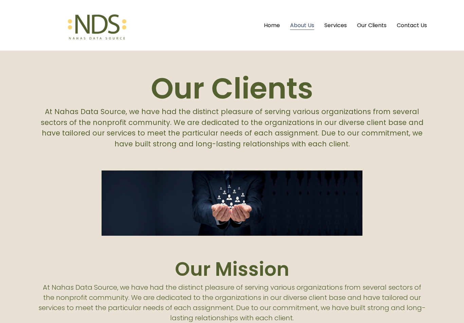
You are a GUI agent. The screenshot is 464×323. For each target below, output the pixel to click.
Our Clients (372, 25)
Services (335, 25)
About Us (302, 25)
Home (272, 25)
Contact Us (412, 25)
